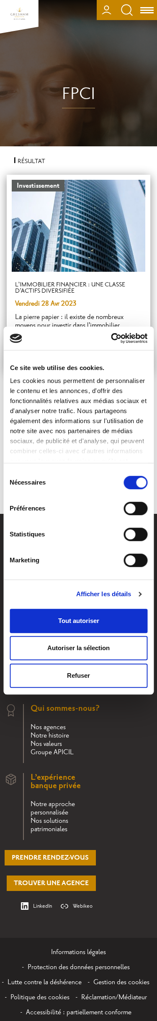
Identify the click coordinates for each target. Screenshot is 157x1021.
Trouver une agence (51, 883)
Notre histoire (50, 735)
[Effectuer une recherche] (127, 10)
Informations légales (78, 952)
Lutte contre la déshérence (45, 982)
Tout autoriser (78, 620)
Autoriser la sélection (78, 647)
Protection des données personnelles (79, 967)
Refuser (78, 675)
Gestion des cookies (121, 982)
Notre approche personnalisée (53, 808)
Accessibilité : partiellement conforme (78, 1012)
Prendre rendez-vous (50, 857)
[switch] (135, 508)
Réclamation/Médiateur (114, 997)
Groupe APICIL (52, 752)
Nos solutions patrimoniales (49, 825)
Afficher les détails (103, 593)
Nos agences (48, 727)
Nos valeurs (46, 743)
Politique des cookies (39, 997)
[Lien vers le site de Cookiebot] (111, 338)
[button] (139, 914)
